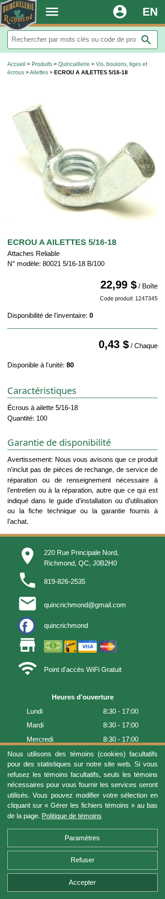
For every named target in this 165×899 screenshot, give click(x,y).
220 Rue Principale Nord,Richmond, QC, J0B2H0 (81, 558)
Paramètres (82, 838)
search (146, 39)
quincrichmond (66, 625)
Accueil (16, 64)
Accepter (82, 882)
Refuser (82, 860)
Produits (42, 64)
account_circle (120, 12)
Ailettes (39, 72)
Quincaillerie (74, 64)
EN (150, 12)
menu (52, 12)
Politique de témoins (72, 816)
